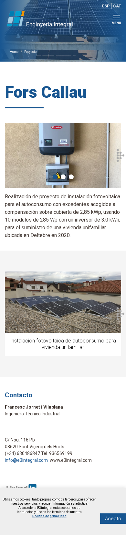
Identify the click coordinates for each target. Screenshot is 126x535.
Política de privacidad (49, 516)
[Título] (63, 155)
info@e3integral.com (26, 460)
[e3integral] (45, 19)
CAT (117, 6)
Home (14, 52)
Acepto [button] (113, 518)
